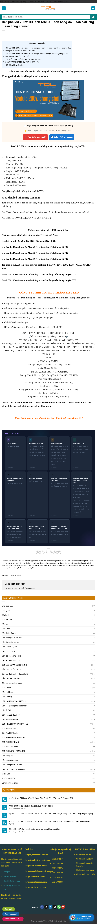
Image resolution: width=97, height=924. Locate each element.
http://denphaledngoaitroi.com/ (39, 871)
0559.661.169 (57, 877)
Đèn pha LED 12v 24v (11, 715)
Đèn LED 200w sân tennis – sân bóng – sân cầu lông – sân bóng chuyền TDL (37, 54)
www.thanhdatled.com (22, 402)
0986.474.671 (57, 859)
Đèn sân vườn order (10, 746)
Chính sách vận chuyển (85, 874)
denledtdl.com (9, 406)
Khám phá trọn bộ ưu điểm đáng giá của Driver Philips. (31, 806)
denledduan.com (43, 406)
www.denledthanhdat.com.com (51, 402)
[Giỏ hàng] (93, 8)
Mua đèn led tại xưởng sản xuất (16, 56)
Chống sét (6, 610)
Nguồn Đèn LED (8, 778)
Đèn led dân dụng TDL (11, 660)
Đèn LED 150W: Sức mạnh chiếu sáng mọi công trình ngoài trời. (34, 829)
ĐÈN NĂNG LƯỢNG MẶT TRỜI (14, 701)
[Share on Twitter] (46, 552)
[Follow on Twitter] (50, 907)
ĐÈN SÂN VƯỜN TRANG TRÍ (13, 751)
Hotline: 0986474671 (13, 919)
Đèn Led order (8, 687)
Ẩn (44, 43)
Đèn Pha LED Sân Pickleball (13, 737)
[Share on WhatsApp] (38, 552)
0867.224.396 (57, 868)
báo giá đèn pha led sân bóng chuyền (48, 561)
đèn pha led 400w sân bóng (74, 563)
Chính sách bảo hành (84, 859)
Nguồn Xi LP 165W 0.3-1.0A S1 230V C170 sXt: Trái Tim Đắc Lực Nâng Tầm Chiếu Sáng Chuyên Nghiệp (51, 814)
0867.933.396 (57, 873)
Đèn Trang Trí (7, 756)
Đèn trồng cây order (10, 760)
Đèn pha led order (9, 728)
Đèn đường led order (10, 642)
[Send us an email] (55, 907)
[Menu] (4, 8)
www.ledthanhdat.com (80, 402)
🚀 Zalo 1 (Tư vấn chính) (35, 137)
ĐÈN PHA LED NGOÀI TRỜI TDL (15, 724)
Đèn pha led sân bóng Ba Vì (57, 565)
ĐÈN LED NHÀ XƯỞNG (11, 678)
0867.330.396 (57, 863)
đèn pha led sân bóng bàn (76, 565)
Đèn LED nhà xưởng (12, 881)
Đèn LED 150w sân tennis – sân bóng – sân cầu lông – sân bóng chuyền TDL (39, 274)
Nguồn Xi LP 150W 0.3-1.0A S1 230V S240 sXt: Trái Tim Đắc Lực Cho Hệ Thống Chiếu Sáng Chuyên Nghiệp (49, 822)
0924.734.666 (57, 882)
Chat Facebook (11, 914)
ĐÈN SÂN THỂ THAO (10, 742)
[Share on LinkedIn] (59, 552)
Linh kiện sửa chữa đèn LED (13, 769)
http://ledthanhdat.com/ (36, 865)
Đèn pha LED (9, 872)
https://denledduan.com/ (36, 882)
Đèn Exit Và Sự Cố (9, 647)
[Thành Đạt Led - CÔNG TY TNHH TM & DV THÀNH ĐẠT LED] (48, 8)
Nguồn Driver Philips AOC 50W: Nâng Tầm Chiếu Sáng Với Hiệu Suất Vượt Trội (41, 798)
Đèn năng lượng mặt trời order (14, 706)
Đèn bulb (5, 624)
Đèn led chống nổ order (11, 656)
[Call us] (59, 907)
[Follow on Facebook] (42, 907)
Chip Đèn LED (7, 606)
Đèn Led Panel (8, 692)
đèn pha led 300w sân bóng (54, 563)
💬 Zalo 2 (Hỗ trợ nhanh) (62, 137)
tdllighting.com (25, 406)
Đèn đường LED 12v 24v (12, 638)
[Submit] (92, 17)
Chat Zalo (9, 909)
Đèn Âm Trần (7, 619)
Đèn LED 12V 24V (9, 651)
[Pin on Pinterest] (55, 552)
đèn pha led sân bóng (20, 565)
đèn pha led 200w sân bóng (71, 561)
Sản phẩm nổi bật (14, 65)
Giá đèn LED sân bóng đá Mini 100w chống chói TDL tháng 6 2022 (35, 259)
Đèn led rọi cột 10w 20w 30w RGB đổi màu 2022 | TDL (29, 241)
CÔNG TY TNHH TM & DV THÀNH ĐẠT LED (21, 62)
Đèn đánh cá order (9, 633)
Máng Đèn (6, 774)
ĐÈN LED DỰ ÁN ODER (11, 669)
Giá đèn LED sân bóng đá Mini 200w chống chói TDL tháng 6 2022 (35, 247)
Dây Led (5, 615)
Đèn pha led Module (10, 719)
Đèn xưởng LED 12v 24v (12, 765)
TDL (64, 921)
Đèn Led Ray (7, 697)
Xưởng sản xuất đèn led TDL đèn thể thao (23, 59)
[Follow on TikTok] (46, 907)
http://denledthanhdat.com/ (37, 860)
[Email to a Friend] (51, 552)
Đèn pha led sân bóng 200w (38, 565)
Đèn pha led (12, 157)
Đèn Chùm (6, 629)
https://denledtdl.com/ (35, 876)
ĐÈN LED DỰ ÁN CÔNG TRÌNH (14, 665)
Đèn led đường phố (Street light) (15, 674)
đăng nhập (16, 588)
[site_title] (49, 921)
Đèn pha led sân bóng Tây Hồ (24, 568)
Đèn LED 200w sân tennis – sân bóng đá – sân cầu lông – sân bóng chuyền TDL (38, 48)
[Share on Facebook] (42, 552)
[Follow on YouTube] (63, 907)
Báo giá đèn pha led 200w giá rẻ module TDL (23, 191)
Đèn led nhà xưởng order (12, 683)
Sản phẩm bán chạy (10, 783)
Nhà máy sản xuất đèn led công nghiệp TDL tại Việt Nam (30, 235)
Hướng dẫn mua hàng (85, 870)
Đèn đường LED (10, 876)
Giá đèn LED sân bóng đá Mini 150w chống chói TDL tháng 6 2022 (35, 253)
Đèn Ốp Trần (7, 710)
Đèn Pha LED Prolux (10, 733)
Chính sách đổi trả (83, 855)
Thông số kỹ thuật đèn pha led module (19, 51)
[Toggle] (94, 665)
